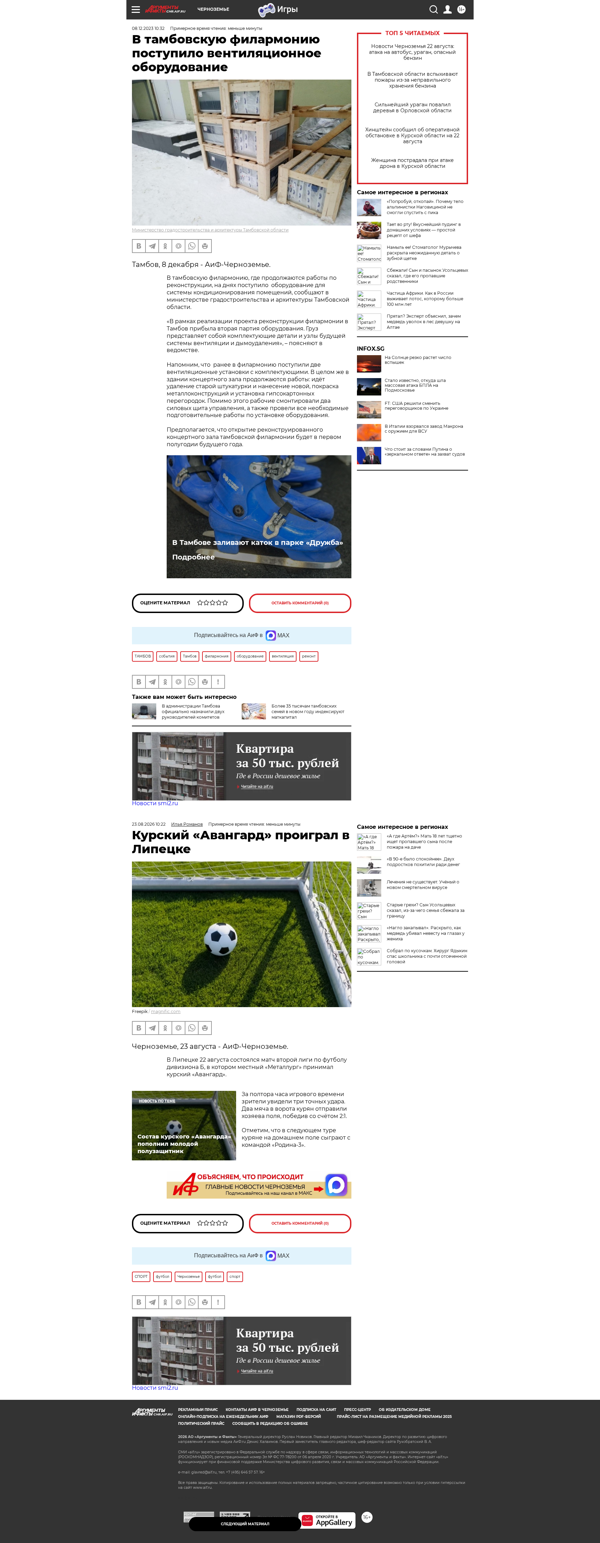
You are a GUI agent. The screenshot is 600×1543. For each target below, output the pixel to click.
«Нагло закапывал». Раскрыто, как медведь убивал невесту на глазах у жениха (426, 933)
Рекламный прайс (198, 1409)
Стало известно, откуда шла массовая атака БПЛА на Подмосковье (415, 385)
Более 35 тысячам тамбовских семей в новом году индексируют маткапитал (308, 711)
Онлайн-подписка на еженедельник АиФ (223, 1416)
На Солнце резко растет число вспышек (418, 360)
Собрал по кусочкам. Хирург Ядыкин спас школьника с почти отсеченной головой (427, 956)
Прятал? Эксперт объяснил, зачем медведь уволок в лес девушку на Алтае (424, 321)
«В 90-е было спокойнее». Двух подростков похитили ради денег (423, 861)
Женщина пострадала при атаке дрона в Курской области (412, 163)
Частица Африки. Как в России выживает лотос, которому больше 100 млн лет (425, 299)
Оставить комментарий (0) (300, 603)
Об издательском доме (405, 1409)
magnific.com (166, 1011)
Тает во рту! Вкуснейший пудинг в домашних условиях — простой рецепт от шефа (424, 230)
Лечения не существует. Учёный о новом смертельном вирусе (423, 884)
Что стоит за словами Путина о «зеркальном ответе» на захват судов (425, 452)
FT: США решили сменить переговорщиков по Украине (416, 406)
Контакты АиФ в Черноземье (257, 1409)
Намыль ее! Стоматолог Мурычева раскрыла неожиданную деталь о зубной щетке (424, 253)
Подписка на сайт (316, 1409)
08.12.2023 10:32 (148, 28)
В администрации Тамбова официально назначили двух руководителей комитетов (193, 711)
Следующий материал (245, 1524)
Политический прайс (201, 1423)
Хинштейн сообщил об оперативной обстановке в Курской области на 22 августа (412, 136)
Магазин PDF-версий (298, 1416)
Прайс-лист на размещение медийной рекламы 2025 (394, 1416)
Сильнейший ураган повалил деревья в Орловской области (412, 108)
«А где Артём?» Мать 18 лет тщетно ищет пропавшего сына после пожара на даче (424, 841)
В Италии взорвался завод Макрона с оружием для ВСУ (424, 429)
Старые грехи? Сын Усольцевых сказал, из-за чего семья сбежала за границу (426, 910)
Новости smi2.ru (155, 803)
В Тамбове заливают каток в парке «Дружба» (257, 542)
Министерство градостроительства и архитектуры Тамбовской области (210, 229)
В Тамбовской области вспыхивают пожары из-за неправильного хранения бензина (412, 80)
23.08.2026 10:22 (149, 824)
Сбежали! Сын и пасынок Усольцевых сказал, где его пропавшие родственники (427, 276)
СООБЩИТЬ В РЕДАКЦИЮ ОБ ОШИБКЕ (270, 1423)
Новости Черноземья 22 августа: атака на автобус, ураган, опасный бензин (412, 52)
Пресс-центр (357, 1409)
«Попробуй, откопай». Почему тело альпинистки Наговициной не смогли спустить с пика (425, 207)
